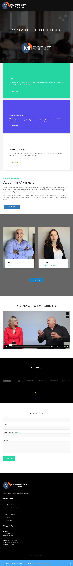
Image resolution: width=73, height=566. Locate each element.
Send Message (9, 458)
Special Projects (10, 514)
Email (5, 425)
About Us (8, 517)
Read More (14, 91)
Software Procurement (12, 505)
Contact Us (36, 280)
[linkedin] (4, 548)
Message (6, 440)
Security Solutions (10, 511)
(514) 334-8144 (12, 540)
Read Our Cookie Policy (43, 563)
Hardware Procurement (12, 508)
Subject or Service (11, 432)
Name (5, 417)
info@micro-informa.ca (14, 542)
